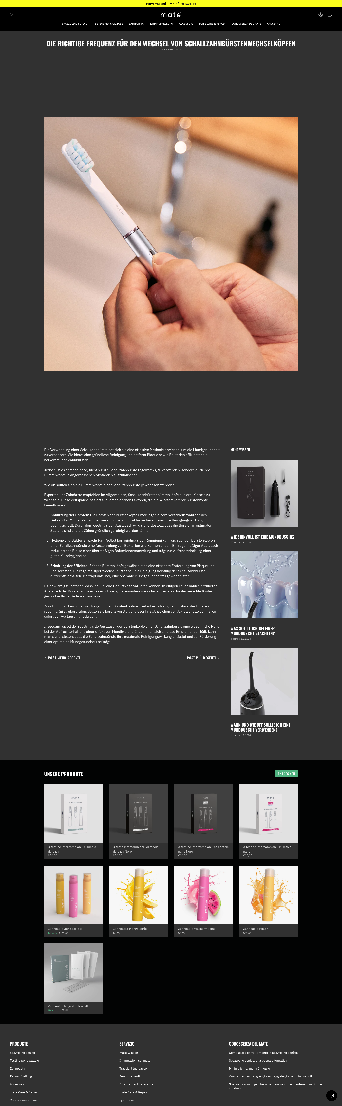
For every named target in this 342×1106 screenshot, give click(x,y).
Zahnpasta (17, 1068)
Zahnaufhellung (21, 1076)
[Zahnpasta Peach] (268, 895)
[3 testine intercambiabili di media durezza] (73, 813)
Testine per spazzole (24, 1060)
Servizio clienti (129, 1076)
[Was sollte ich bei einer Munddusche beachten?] (264, 584)
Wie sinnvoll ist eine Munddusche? (263, 536)
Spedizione (127, 1100)
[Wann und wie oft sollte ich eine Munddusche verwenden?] (264, 681)
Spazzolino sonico (22, 1053)
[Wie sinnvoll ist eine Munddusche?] (264, 493)
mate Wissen (128, 1053)
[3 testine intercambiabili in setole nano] (268, 813)
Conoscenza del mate (25, 1100)
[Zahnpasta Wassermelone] (203, 895)
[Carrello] (329, 14)
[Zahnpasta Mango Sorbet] (138, 895)
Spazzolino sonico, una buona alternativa (258, 1060)
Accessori (17, 1084)
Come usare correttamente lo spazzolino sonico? (264, 1053)
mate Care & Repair (24, 1092)
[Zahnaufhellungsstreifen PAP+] (73, 972)
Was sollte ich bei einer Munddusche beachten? (253, 630)
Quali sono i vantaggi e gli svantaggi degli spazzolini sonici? (270, 1076)
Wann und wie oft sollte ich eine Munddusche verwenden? (260, 727)
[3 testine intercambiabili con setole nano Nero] (203, 813)
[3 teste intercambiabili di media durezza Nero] (138, 813)
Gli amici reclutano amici (137, 1084)
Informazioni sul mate (135, 1060)
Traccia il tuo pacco (133, 1068)
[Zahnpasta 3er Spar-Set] (73, 895)
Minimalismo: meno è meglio (249, 1068)
